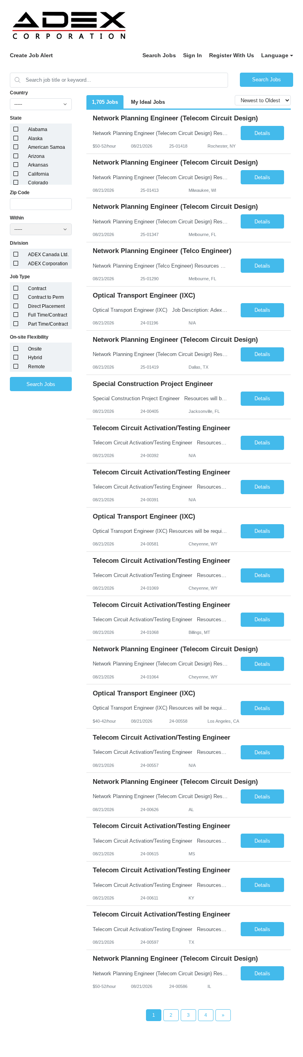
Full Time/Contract (47, 315)
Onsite (35, 349)
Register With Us (231, 55)
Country (19, 93)
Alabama (37, 129)
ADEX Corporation (48, 263)
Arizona (36, 156)
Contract (37, 288)
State (16, 118)
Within (17, 218)
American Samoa (46, 147)
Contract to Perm (46, 297)
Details (262, 133)
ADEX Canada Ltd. (48, 254)
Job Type (20, 276)
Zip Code (20, 192)
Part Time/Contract (48, 324)
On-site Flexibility (29, 337)
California (38, 174)
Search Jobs (159, 55)
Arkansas (38, 165)
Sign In (192, 55)
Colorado (38, 183)
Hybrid (35, 357)
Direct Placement (46, 306)
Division (19, 243)
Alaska (35, 138)
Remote (36, 366)
